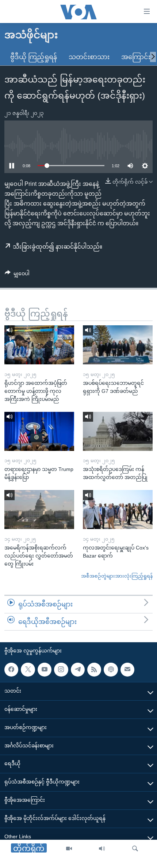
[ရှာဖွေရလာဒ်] (135, 849)
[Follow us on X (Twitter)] (28, 670)
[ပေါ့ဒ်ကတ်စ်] (111, 670)
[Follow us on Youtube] (44, 670)
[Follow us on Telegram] (78, 670)
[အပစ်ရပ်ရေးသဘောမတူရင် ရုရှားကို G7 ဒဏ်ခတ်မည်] (118, 344)
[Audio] (102, 849)
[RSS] (94, 670)
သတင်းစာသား (89, 57)
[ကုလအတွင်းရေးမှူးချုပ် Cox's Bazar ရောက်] (118, 509)
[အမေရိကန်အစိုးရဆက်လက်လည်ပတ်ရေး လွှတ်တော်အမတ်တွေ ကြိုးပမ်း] (39, 509)
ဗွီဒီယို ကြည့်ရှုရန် (33, 57)
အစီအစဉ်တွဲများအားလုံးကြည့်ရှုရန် (117, 576)
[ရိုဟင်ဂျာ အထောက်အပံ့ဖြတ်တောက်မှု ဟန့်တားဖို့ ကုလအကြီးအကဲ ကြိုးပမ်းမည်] (39, 344)
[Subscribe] (127, 670)
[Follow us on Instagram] (61, 670)
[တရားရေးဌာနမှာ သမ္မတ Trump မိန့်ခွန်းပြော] (39, 431)
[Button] (17, 275)
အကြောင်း (135, 57)
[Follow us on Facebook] (11, 670)
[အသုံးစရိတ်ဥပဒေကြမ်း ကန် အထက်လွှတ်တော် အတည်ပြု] (118, 431)
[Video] (69, 849)
